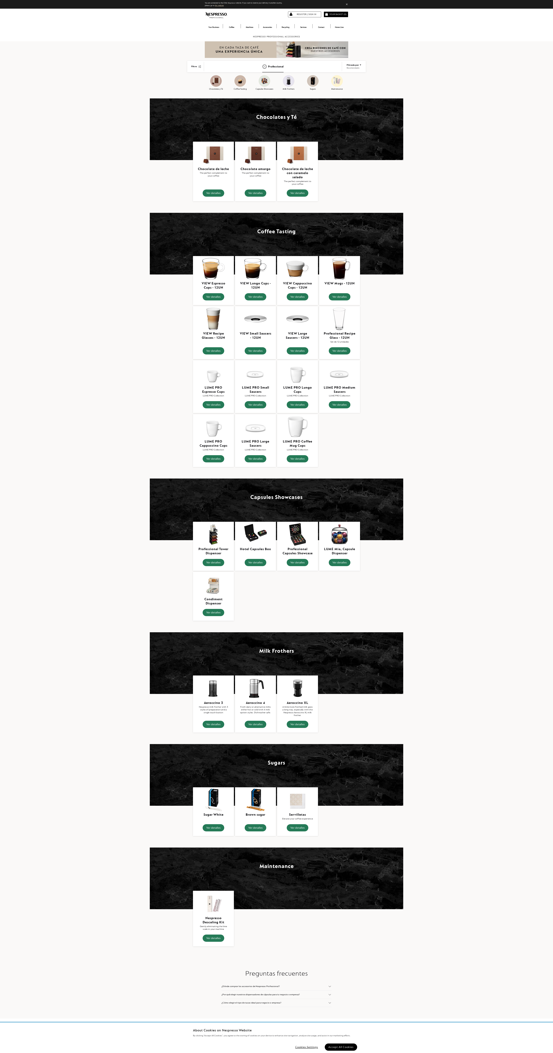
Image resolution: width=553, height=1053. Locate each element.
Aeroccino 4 (255, 703)
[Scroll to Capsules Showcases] (264, 81)
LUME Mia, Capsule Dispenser (339, 551)
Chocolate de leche (213, 169)
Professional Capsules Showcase (298, 551)
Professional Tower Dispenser (213, 551)
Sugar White (213, 815)
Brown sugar (255, 815)
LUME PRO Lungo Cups (297, 390)
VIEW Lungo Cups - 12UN (255, 285)
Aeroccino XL (297, 703)
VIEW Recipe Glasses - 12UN (213, 336)
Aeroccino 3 (213, 703)
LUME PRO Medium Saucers (339, 390)
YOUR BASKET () (338, 14)
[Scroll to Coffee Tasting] (240, 81)
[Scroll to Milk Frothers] (288, 81)
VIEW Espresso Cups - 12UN (213, 285)
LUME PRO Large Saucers (255, 443)
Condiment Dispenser (213, 601)
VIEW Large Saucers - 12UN (297, 336)
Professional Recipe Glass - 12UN (339, 336)
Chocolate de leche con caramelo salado (297, 173)
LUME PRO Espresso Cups (213, 390)
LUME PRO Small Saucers (255, 390)
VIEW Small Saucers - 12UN (255, 336)
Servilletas (297, 815)
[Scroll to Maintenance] (337, 81)
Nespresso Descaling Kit (213, 920)
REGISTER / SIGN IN (306, 14)
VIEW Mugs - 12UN (339, 283)
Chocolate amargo (255, 169)
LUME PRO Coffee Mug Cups (297, 443)
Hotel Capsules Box (255, 549)
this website (219, 5)
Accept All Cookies (341, 1047)
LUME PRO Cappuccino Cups (213, 443)
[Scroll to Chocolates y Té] (216, 81)
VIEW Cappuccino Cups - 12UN (297, 285)
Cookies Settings (306, 1047)
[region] (276, 1037)
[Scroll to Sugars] (312, 81)
